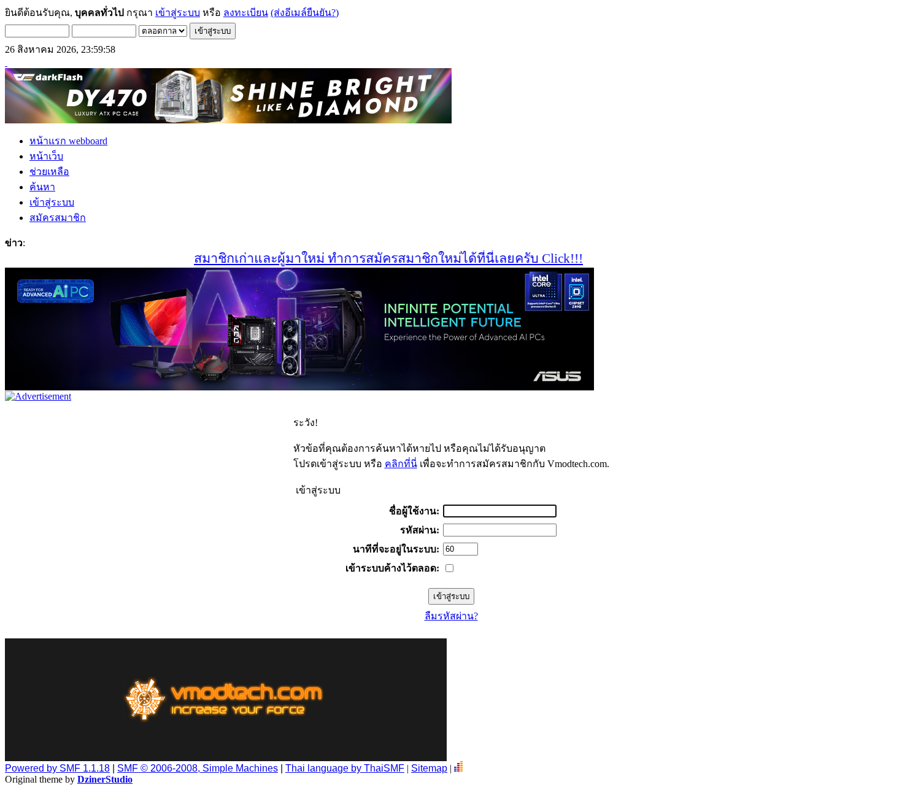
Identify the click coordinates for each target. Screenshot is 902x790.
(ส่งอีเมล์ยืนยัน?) (305, 12)
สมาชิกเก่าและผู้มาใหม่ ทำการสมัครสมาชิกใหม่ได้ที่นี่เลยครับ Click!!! (371, 258)
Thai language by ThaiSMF (344, 768)
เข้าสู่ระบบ (177, 12)
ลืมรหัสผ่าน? (451, 616)
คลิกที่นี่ (401, 464)
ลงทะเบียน (245, 12)
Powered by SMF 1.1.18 (57, 768)
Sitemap (429, 768)
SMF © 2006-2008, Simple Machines (197, 768)
